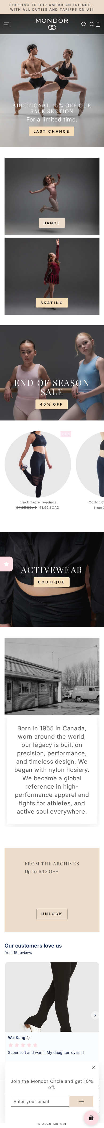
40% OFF (51, 404)
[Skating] (52, 276)
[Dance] (52, 196)
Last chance (52, 131)
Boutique (51, 582)
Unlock (51, 914)
